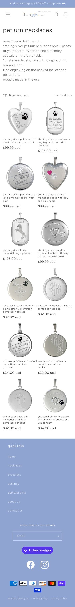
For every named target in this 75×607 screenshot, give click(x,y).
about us (14, 501)
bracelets (14, 474)
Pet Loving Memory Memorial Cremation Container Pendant (20, 364)
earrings (13, 483)
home (12, 456)
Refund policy (40, 598)
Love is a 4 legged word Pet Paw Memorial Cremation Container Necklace (19, 308)
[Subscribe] (57, 536)
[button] (8, 14)
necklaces (15, 465)
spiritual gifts (17, 492)
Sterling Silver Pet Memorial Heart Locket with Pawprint (19, 141)
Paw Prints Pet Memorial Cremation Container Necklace (52, 364)
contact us (15, 510)
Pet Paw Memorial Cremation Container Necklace (55, 307)
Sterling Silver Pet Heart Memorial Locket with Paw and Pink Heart (53, 197)
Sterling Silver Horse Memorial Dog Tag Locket (17, 252)
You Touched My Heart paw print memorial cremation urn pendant (53, 419)
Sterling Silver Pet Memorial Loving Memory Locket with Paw (19, 197)
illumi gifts (23, 598)
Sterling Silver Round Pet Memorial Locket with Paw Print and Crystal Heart (53, 253)
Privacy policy (59, 598)
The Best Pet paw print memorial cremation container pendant (16, 419)
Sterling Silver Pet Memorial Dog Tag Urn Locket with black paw (54, 142)
